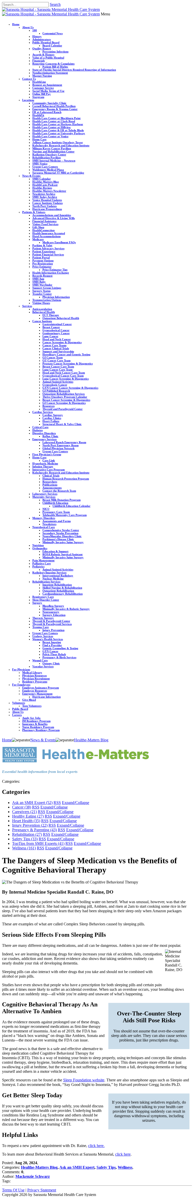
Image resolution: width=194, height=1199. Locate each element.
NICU (46, 508)
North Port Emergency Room (60, 445)
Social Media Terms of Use (48, 90)
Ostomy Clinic (51, 663)
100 (34, 30)
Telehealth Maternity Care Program (64, 514)
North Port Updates (44, 205)
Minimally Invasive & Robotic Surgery (66, 608)
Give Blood (29, 699)
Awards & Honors (43, 54)
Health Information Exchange (50, 272)
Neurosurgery (50, 611)
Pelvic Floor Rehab (54, 654)
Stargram (38, 96)
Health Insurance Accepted (48, 233)
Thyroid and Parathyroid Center (62, 408)
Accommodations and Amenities (51, 215)
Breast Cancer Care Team (58, 366)
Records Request (42, 275)
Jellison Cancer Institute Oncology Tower (57, 142)
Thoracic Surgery (43, 617)
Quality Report (41, 48)
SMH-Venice (39, 163)
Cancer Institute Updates (47, 202)
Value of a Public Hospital (48, 57)
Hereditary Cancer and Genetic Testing (66, 354)
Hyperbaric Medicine (45, 463)
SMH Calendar (41, 178)
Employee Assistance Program (40, 687)
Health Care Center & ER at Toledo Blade (58, 130)
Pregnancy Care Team (56, 511)
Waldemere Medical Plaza (48, 169)
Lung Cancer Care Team (57, 369)
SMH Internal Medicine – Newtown (53, 160)
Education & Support (55, 551)
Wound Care (40, 660)
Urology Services (42, 636)
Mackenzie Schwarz (32, 1176)
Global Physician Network (58, 448)
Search (55, 4)
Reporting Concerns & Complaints (53, 63)
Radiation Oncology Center (49, 154)
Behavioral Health (43, 312)
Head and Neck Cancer (56, 339)
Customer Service (43, 87)
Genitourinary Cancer (56, 333)
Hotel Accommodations (46, 236)
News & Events (31, 175)
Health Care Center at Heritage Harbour (57, 124)
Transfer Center (42, 293)
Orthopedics (39, 548)
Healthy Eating (28, 816)
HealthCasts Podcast (45, 184)
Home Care (39, 139)
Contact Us (29, 78)
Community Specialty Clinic (49, 103)
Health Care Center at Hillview (51, 127)
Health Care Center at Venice (50, 136)
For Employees (21, 684)
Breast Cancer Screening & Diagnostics (66, 399)
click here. (96, 1145)
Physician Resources (34, 675)
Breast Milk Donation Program (61, 499)
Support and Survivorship (58, 351)
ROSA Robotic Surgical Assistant (62, 554)
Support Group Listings (46, 287)
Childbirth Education (55, 502)
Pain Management (43, 560)
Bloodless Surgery (53, 605)
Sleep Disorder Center (45, 599)
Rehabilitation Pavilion (46, 157)
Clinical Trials (50, 475)
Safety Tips (25, 839)
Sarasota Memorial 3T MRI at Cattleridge (58, 172)
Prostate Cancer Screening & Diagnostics (67, 363)
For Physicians (21, 669)
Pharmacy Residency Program (41, 730)
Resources (48, 405)
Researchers (49, 481)
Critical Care (40, 427)
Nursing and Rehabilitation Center (53, 151)
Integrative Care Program (48, 469)
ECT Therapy (50, 315)
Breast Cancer (51, 327)
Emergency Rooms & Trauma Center (55, 109)
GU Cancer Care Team (56, 360)
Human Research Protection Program (65, 478)
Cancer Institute (42, 321)
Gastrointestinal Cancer (57, 324)
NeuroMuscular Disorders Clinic (62, 536)
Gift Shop (38, 227)
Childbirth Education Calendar (71, 505)
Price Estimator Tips (54, 269)
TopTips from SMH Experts (38, 843)
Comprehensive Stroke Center (60, 530)
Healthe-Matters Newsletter (49, 190)
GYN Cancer (50, 651)
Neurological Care (43, 527)
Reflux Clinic (50, 436)
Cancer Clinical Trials (55, 348)
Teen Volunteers (31, 705)
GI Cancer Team (52, 357)
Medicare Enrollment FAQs (59, 242)
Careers (17, 714)
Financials (38, 60)
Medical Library (32, 672)
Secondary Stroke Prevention (60, 533)
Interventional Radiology (57, 575)
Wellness (24, 848)
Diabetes (37, 430)
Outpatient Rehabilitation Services (63, 393)
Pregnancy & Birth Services (59, 657)
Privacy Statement (41, 1190)
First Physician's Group (46, 454)
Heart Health (26, 821)
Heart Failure (50, 421)
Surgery (37, 602)
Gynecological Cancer (55, 330)
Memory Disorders (43, 517)
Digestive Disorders (44, 433)
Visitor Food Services (45, 224)
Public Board (20, 708)
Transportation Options (46, 299)
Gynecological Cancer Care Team (63, 375)
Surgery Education (53, 614)
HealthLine (39, 81)
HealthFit (38, 115)
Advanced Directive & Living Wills (53, 218)
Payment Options (43, 260)
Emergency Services (44, 439)
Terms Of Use (13, 1190)
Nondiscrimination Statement (50, 72)
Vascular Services (43, 666)
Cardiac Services (42, 411)
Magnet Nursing (42, 75)
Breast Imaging (51, 642)
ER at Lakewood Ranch (46, 112)
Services (27, 305)
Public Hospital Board (45, 42)
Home (15, 24)
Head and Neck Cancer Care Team (63, 372)
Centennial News (52, 33)
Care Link (48, 460)
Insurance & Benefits (34, 723)
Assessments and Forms (56, 521)
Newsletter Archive (43, 193)
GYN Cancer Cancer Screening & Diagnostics (70, 387)
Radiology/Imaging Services (49, 572)
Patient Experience (43, 251)
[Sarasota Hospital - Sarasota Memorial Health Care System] (51, 9)
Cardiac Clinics (51, 418)
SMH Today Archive (44, 196)
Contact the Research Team (59, 490)
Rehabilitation (27, 834)
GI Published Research (56, 390)
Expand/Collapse (75, 802)
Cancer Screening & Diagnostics (62, 342)
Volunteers (18, 702)
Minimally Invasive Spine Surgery (63, 542)
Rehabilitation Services (46, 581)
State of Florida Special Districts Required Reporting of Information (74, 69)
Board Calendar (52, 45)
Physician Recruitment (36, 678)
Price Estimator (42, 266)
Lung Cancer (50, 336)
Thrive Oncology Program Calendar (64, 396)
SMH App (38, 278)
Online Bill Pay (41, 93)
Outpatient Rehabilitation (58, 590)
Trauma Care (40, 627)
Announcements (52, 487)
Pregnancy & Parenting (34, 830)
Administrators (41, 39)
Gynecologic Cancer (54, 384)
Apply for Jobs (31, 717)
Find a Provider (52, 645)
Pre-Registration (42, 263)
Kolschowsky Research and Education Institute (60, 145)
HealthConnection (43, 230)
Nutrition (38, 545)
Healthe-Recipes (42, 187)
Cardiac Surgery (52, 414)
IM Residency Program (36, 720)
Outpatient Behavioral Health (60, 318)
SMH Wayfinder (42, 284)
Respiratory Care (43, 596)
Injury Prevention (53, 630)
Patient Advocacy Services (48, 248)
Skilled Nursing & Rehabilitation (62, 587)
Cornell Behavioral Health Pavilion (54, 106)
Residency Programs (34, 681)
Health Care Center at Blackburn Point (56, 118)
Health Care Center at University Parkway (58, 133)
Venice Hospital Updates (47, 199)
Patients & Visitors (33, 212)
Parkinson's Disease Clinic (58, 539)
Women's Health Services (47, 639)
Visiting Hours (41, 302)
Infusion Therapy (42, 466)
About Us (28, 27)
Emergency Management (37, 693)
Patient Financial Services (48, 254)
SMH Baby (39, 281)
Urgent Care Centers (45, 166)
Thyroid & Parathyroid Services (52, 623)
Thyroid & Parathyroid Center (51, 620)
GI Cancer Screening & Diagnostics (64, 402)
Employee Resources (34, 690)
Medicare (38, 239)
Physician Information (56, 296)
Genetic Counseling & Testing (60, 648)
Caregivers (24, 812)
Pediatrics (38, 566)
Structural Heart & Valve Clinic (62, 424)
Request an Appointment (47, 84)
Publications (49, 484)
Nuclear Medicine (53, 578)
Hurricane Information (46, 696)
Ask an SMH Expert (32, 802)
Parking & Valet (42, 245)
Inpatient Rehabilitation (57, 584)
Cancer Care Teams (54, 345)
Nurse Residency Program (38, 726)
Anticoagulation (42, 308)
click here (123, 1154)
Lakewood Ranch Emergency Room (64, 442)
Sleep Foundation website (83, 1080)
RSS (57, 802)
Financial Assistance (44, 221)
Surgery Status (41, 290)
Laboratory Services (44, 493)
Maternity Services (43, 496)
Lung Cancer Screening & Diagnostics (65, 378)
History (37, 36)
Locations (28, 99)
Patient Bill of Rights (55, 66)
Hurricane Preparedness (47, 209)
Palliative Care (41, 563)
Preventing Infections (55, 51)
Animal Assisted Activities (57, 381)
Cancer (21, 807)
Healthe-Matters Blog (45, 181)
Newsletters (49, 524)
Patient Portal (41, 257)
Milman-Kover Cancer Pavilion (51, 148)
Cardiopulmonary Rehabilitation (62, 593)
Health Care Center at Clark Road (53, 121)
